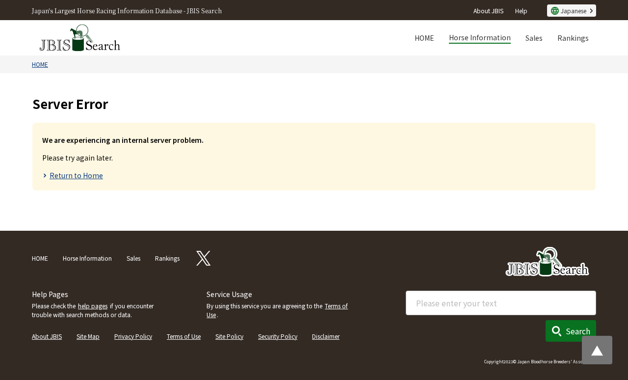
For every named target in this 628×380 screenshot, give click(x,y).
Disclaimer (326, 336)
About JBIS (488, 10)
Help (521, 10)
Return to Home (76, 175)
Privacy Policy (133, 336)
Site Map (88, 336)
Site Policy (229, 336)
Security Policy (277, 336)
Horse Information (480, 37)
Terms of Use (184, 336)
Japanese (573, 10)
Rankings (573, 38)
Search (578, 331)
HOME (424, 38)
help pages (92, 305)
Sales (534, 38)
